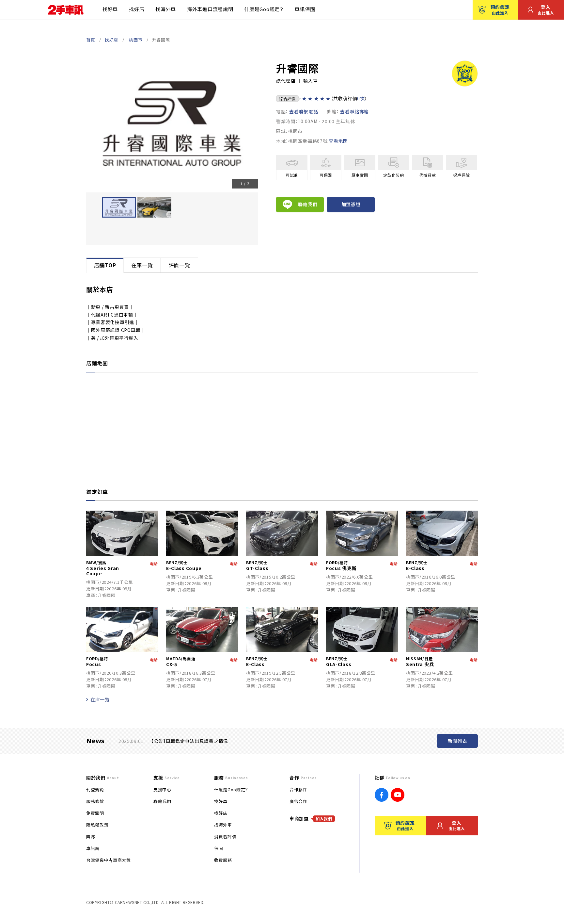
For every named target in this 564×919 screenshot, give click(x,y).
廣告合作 (298, 801)
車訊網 (93, 848)
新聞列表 (457, 740)
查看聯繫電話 (303, 111)
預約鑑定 (500, 9)
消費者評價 (225, 836)
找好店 (136, 9)
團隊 (90, 836)
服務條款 (95, 801)
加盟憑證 (351, 204)
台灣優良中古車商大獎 (108, 860)
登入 (546, 9)
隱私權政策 (97, 825)
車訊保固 (305, 9)
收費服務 (223, 860)
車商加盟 (311, 818)
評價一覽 (179, 265)
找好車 (110, 9)
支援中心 (162, 789)
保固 (218, 848)
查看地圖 (338, 141)
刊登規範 (95, 789)
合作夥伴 (298, 789)
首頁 (90, 40)
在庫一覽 (142, 265)
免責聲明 (95, 813)
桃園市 (135, 40)
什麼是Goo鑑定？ (263, 9)
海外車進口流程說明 (210, 9)
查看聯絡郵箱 (354, 111)
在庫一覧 (100, 699)
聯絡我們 (307, 204)
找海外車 (165, 9)
